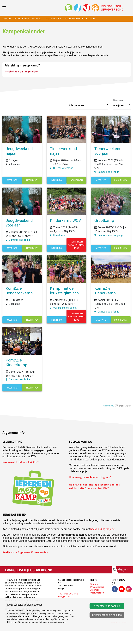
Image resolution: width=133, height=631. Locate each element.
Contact (94, 584)
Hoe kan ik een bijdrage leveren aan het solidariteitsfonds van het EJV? (94, 486)
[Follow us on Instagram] (129, 589)
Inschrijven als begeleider (21, 71)
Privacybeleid (97, 587)
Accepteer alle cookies (107, 606)
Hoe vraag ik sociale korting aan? (90, 477)
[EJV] (94, 7)
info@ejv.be (64, 596)
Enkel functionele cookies (107, 615)
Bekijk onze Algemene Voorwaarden (25, 552)
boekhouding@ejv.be (102, 529)
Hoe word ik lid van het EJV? (20, 462)
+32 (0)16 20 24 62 (68, 593)
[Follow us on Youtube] (122, 589)
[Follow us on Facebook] (115, 589)
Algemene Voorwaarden (97, 591)
